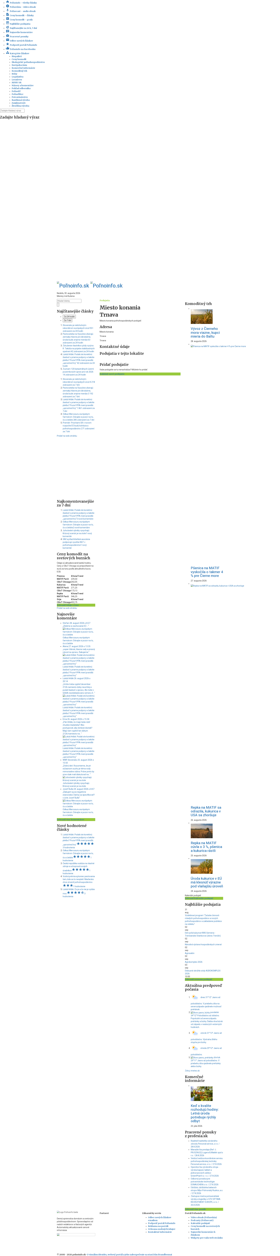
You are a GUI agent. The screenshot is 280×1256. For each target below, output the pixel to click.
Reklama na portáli (158, 1226)
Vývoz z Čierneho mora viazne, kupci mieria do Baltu (205, 332)
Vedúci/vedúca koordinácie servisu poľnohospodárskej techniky (207, 1161)
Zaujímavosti (18, 103)
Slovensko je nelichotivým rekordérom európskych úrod (78, 328)
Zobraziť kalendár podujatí (199, 898)
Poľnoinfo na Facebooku (20, 49)
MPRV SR (16, 82)
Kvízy (14, 73)
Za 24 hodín (69, 316)
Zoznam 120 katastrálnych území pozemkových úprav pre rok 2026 (78, 372)
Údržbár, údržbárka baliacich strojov (207, 1190)
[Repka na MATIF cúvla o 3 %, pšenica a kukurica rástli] (202, 830)
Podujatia (105, 300)
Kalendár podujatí (200, 1223)
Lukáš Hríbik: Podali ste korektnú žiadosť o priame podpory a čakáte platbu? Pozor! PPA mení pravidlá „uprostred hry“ (79, 360)
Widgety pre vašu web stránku (207, 1237)
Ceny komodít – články (20, 15)
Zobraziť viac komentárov (70, 819)
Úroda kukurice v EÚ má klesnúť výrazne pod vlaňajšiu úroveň (207, 882)
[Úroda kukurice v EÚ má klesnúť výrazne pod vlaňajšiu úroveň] (202, 866)
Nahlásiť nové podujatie (112, 374)
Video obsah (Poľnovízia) (204, 1217)
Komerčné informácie (23, 68)
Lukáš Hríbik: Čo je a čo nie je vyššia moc (79, 893)
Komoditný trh (19, 71)
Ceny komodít (19, 59)
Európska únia (19, 65)
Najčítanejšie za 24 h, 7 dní (21, 28)
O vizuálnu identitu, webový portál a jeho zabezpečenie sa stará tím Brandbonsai (129, 1254)
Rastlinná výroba (21, 100)
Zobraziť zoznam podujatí (198, 979)
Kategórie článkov (17, 53)
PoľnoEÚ (16, 91)
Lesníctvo (17, 79)
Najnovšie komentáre (19, 32)
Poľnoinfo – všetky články (21, 2)
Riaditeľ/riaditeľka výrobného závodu (205, 1144)
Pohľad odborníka (21, 88)
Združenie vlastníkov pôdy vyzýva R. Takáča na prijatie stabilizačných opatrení (79, 348)
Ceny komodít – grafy (19, 19)
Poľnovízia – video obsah (21, 7)
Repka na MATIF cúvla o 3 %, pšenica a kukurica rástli (206, 847)
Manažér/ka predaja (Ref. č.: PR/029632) (207, 1152)
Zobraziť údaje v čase (68, 605)
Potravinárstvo (20, 97)
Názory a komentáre (23, 85)
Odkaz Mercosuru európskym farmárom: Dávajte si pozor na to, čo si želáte (78, 417)
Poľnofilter (17, 94)
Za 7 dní (67, 320)
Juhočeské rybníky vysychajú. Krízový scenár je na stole (77, 533)
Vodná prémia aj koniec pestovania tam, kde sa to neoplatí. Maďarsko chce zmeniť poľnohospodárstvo (79, 881)
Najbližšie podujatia (18, 24)
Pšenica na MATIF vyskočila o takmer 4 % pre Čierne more (207, 572)
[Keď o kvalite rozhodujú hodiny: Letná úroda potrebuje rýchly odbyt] (202, 1093)
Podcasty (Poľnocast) (202, 1220)
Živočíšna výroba (20, 106)
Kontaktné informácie (160, 1232)
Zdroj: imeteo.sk (192, 1071)
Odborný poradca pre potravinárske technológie (204, 1182)
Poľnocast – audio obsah (21, 11)
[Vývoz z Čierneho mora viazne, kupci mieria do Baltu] (202, 316)
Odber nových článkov (19, 40)
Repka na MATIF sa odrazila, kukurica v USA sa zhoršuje (206, 811)
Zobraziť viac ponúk (195, 1209)
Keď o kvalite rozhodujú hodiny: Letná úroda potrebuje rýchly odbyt (205, 1113)
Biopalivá (17, 56)
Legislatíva (17, 76)
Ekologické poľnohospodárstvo (28, 62)
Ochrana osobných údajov (161, 1229)
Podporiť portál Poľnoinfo (21, 45)
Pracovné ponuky (17, 36)
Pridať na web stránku (67, 436)
